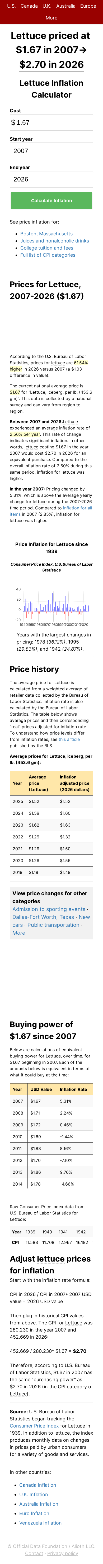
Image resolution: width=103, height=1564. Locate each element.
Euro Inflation (34, 1513)
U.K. (47, 6)
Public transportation (53, 925)
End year (20, 167)
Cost (15, 110)
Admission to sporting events (48, 909)
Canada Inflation (37, 1485)
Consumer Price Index (34, 1426)
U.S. (11, 6)
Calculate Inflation (51, 200)
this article (69, 739)
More (51, 18)
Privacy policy (62, 1553)
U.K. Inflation (33, 1494)
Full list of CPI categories (47, 255)
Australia (66, 6)
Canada (29, 6)
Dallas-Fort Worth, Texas (43, 917)
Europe (88, 6)
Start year (21, 139)
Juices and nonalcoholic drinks (54, 241)
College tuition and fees (46, 248)
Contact (34, 1553)
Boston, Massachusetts (46, 233)
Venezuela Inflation (40, 1523)
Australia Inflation (38, 1504)
